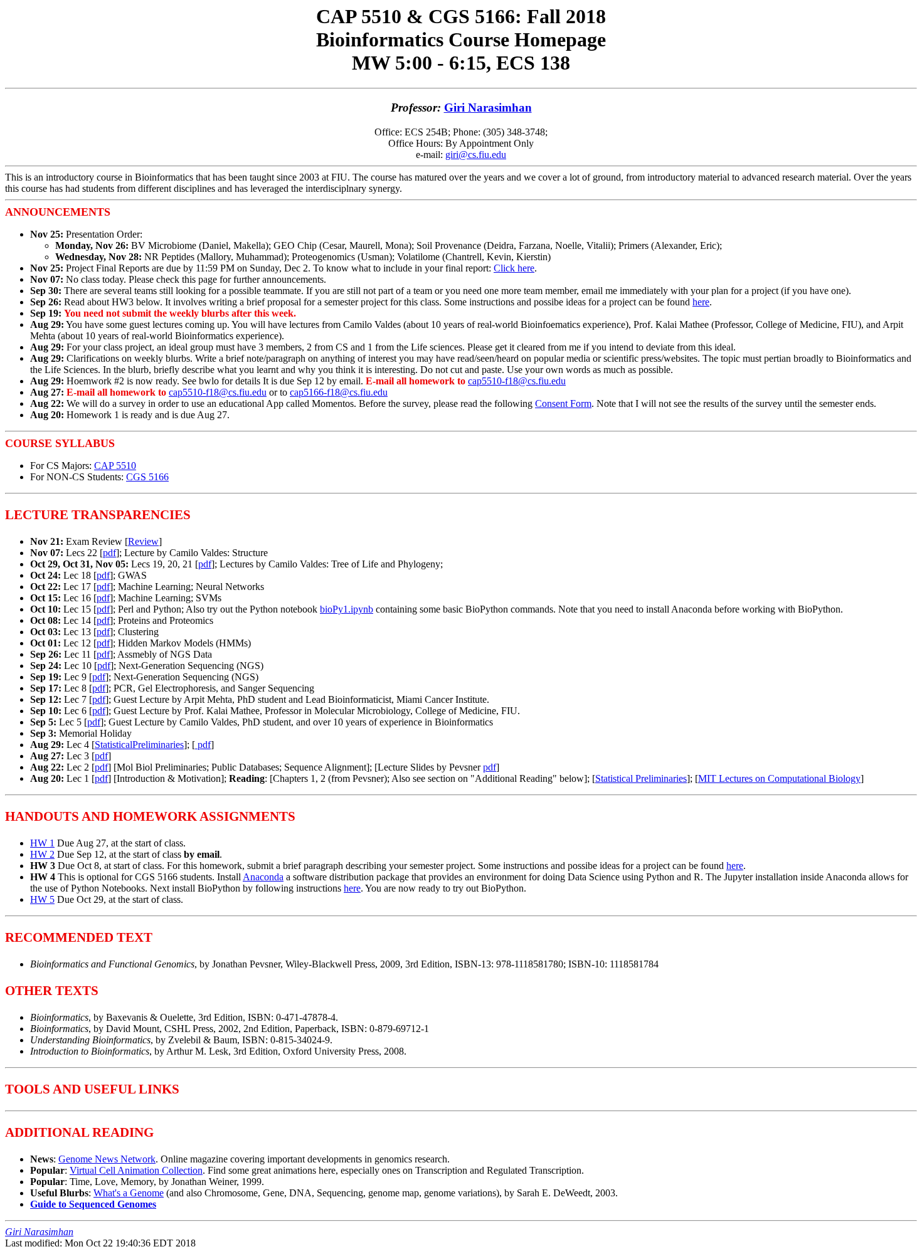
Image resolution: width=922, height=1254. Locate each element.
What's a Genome (128, 1193)
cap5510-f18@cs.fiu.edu (517, 381)
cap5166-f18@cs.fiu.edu (339, 392)
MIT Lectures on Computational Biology (779, 778)
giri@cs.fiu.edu (475, 154)
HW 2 (42, 854)
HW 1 (42, 843)
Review (143, 541)
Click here (514, 268)
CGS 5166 (147, 477)
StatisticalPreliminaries (139, 744)
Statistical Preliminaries (641, 778)
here (700, 302)
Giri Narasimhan (488, 107)
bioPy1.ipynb (346, 609)
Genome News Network (107, 1159)
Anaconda (263, 877)
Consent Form (563, 403)
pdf (109, 552)
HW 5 (42, 899)
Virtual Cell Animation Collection (136, 1170)
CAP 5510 (115, 465)
